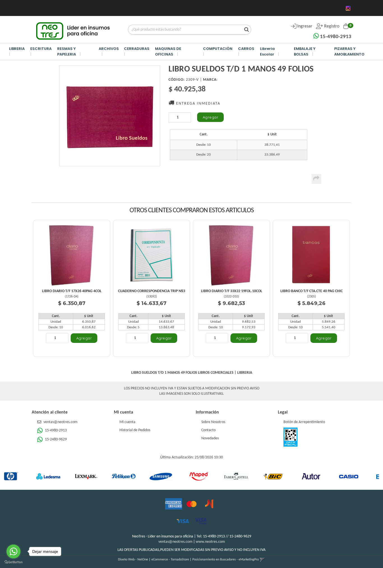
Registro (331, 26)
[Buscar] (245, 30)
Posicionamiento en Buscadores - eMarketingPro (225, 559)
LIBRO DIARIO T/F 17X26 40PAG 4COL (71, 291)
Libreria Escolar (267, 51)
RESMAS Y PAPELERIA (66, 51)
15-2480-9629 (55, 439)
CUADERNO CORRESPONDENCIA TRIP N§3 (151, 291)
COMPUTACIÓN (217, 48)
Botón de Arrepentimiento (304, 422)
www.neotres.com (210, 542)
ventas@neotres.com (60, 422)
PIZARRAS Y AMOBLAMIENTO (349, 51)
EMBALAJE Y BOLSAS (304, 51)
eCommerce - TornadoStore (170, 559)
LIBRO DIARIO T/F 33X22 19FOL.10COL (231, 291)
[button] (262, 559)
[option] (28, 476)
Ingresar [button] (304, 26)
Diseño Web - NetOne (133, 559)
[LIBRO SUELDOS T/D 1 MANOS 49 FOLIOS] (109, 116)
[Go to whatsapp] (13, 551)
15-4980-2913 (335, 37)
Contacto (208, 430)
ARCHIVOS (109, 48)
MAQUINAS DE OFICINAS (168, 51)
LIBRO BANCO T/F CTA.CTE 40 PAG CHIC (311, 291)
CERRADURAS (136, 48)
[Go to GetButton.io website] (13, 562)
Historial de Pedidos (134, 430)
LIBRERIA (17, 48)
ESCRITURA (41, 48)
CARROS (246, 48)
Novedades (210, 438)
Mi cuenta (127, 422)
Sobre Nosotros (213, 422)
